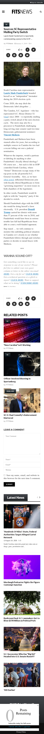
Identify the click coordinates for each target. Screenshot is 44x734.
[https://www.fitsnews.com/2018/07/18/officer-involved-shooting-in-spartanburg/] (22, 364)
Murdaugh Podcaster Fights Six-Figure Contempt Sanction (22, 583)
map (6, 116)
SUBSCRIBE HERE (29, 283)
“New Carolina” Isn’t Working (17, 345)
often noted (9, 179)
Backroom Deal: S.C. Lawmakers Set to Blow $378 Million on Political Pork (22, 619)
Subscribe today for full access (19, 723)
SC (6, 24)
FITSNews (9, 43)
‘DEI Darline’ (9, 690)
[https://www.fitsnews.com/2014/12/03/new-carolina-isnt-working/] (22, 330)
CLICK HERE (32, 273)
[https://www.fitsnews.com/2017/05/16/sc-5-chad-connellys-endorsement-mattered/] (22, 400)
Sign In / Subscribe (37, 2)
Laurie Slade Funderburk (16, 93)
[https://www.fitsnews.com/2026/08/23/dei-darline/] (22, 675)
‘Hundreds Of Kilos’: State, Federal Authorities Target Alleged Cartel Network (20, 534)
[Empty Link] (37, 497)
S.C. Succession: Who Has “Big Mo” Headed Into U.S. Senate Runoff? (19, 655)
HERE (6, 273)
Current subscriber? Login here (19, 726)
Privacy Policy (21, 732)
